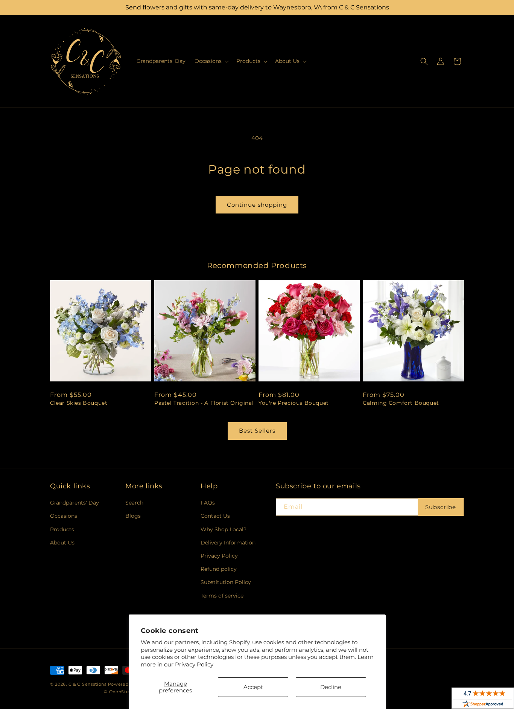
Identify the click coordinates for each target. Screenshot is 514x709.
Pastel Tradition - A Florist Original (204, 402)
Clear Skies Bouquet (78, 402)
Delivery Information (228, 542)
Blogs (133, 515)
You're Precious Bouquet (294, 402)
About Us (62, 542)
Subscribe (440, 507)
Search (134, 502)
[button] (211, 61)
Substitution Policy (226, 582)
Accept (253, 687)
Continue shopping (257, 204)
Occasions (63, 515)
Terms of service (222, 595)
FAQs (208, 502)
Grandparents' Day (74, 502)
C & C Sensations (87, 684)
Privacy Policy (194, 664)
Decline (330, 687)
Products (62, 529)
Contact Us (215, 515)
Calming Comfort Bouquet (401, 402)
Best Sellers (257, 430)
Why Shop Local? (223, 529)
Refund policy (219, 569)
